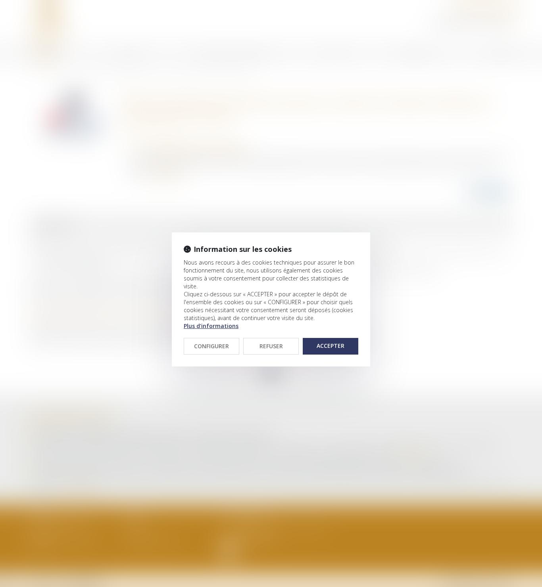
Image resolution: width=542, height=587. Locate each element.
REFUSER (271, 346)
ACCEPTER (330, 345)
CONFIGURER (211, 346)
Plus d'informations (211, 326)
